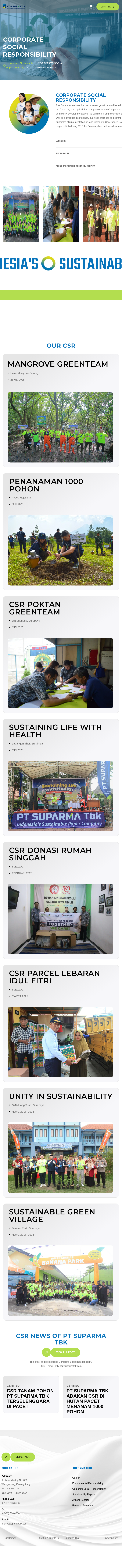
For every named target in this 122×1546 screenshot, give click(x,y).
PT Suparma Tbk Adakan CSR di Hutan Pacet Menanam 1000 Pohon (88, 1401)
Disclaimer (10, 1538)
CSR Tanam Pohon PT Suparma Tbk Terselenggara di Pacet (30, 1398)
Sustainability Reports (84, 1494)
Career (76, 1478)
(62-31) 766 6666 (10, 1503)
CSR (10, 1385)
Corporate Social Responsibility (89, 1489)
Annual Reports (80, 1500)
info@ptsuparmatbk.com (14, 1523)
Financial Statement (82, 1505)
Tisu (16, 1385)
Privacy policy (110, 1538)
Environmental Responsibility (87, 1483)
